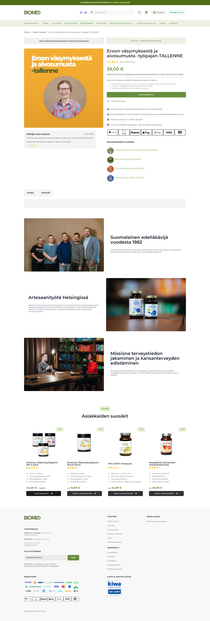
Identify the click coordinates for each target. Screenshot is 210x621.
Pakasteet (101, 23)
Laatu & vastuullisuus (146, 23)
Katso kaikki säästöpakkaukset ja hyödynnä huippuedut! (64, 41)
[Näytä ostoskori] (146, 12)
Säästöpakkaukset (114, 542)
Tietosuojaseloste (114, 565)
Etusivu (27, 32)
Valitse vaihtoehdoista (82, 494)
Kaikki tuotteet (31, 23)
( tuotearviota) (127, 62)
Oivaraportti (112, 561)
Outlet (46, 23)
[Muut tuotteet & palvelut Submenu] (133, 23)
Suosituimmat (71, 23)
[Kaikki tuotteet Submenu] (40, 23)
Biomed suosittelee (115, 534)
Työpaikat (173, 23)
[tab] (30, 192)
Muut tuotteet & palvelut (120, 23)
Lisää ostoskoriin (146, 95)
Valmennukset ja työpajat (157, 521)
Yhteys (162, 23)
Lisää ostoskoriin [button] (41, 494)
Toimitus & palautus (114, 569)
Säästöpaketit (87, 23)
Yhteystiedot (112, 552)
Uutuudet (56, 23)
